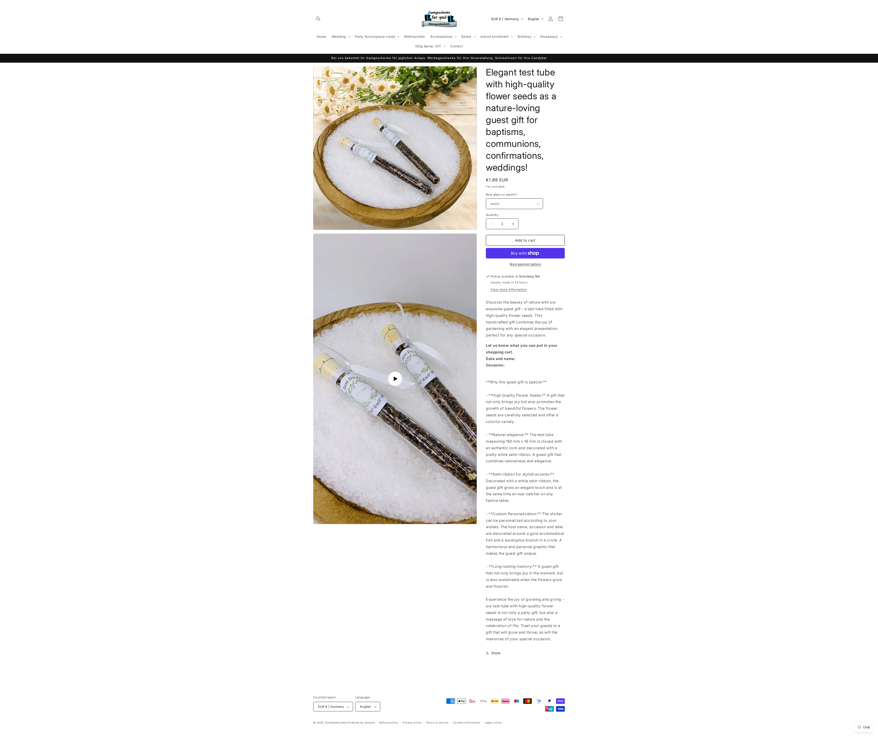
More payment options (525, 264)
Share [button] (496, 653)
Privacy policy (412, 722)
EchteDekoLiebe (336, 722)
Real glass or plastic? (501, 194)
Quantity (492, 215)
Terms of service (437, 722)
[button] (318, 19)
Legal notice (493, 722)
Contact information (466, 722)
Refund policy (388, 722)
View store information (508, 289)
